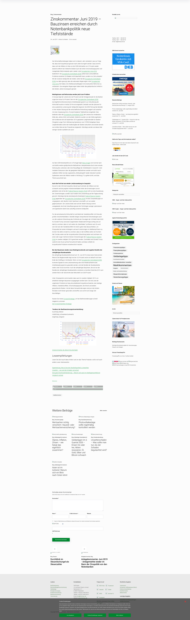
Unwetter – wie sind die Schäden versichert (65, 370)
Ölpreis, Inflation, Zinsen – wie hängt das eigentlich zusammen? (59, 445)
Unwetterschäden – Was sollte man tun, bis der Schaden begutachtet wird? (99, 445)
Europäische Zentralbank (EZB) (71, 74)
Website (89, 513)
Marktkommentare (57, 395)
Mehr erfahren (119, 615)
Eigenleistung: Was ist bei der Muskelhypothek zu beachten (70, 368)
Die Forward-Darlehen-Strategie (62, 304)
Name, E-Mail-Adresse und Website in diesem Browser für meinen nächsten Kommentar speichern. (77, 521)
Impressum (123, 585)
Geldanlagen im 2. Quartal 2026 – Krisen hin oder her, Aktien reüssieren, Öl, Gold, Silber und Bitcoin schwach (79, 447)
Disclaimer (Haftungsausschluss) (128, 587)
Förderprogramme (118, 253)
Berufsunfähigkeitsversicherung (58, 587)
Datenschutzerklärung (125, 589)
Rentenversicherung (55, 594)
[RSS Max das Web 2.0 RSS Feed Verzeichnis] (123, 361)
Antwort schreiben (63, 39)
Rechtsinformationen (124, 268)
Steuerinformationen (120, 274)
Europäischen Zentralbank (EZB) (88, 99)
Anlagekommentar (85, 556)
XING (100, 593)
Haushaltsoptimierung (86, 419)
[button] (57, 386)
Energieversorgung (55, 591)
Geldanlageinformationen (61, 437)
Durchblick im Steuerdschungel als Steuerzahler (59, 561)
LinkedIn (101, 589)
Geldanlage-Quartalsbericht (80, 437)
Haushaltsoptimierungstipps (118, 259)
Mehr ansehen (103, 410)
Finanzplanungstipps (119, 250)
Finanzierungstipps (119, 247)
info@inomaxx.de (81, 596)
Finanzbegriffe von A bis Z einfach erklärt (122, 356)
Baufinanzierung (54, 585)
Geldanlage (53, 589)
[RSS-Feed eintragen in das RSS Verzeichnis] (124, 365)
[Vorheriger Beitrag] (55, 552)
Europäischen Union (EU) (89, 71)
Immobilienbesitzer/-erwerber (122, 262)
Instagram (102, 597)
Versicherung (53, 596)
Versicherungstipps (120, 277)
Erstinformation (124, 591)
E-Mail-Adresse (74, 513)
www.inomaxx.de (82, 598)
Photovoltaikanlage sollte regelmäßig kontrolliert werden (87, 425)
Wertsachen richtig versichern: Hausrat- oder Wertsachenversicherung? (63, 425)
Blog (51, 14)
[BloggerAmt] (133, 361)
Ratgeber (115, 268)
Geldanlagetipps (120, 256)
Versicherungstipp (59, 419)
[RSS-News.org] (123, 363)
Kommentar (55, 498)
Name (54, 513)
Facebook (111, 585)
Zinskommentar (57, 14)
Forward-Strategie (69, 299)
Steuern (55, 556)
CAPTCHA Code (56, 531)
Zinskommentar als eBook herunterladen (65, 350)
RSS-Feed (101, 585)
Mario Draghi (86, 163)
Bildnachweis (54, 380)
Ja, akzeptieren (70, 615)
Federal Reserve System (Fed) (77, 191)
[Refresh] (63, 523)
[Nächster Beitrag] (84, 552)
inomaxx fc (111, 593)
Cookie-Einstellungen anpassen (95, 615)
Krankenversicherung (55, 592)
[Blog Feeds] (115, 363)
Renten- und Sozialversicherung (120, 271)
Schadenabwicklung (98, 437)
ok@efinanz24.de (120, 41)
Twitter (109, 589)
